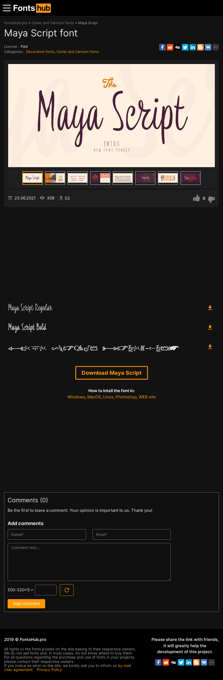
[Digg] (177, 47)
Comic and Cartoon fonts (78, 51)
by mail (124, 665)
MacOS (94, 396)
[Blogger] (200, 47)
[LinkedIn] (193, 47)
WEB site (147, 396)
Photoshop (126, 396)
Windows (76, 396)
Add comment (26, 603)
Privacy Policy (49, 669)
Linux (108, 396)
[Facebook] (162, 47)
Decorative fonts (40, 51)
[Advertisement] (111, 253)
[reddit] (170, 47)
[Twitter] (185, 47)
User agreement (18, 669)
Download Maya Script (112, 373)
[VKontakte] (208, 47)
